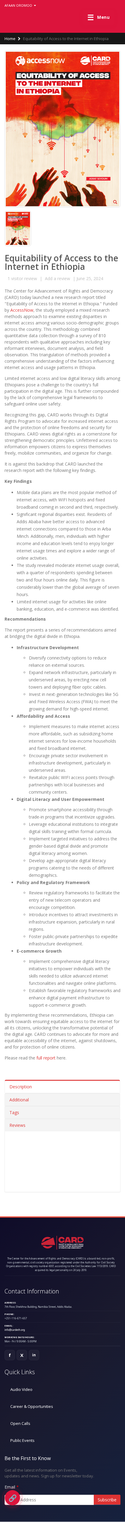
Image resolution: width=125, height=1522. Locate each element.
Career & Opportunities (31, 1406)
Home (10, 38)
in (34, 1355)
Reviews (17, 1125)
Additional (19, 1100)
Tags (14, 1112)
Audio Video (21, 1389)
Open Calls (20, 1423)
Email (10, 1487)
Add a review (57, 278)
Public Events (22, 1440)
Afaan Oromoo (19, 5)
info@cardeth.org (15, 1329)
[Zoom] (115, 202)
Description (20, 1087)
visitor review (22, 278)
